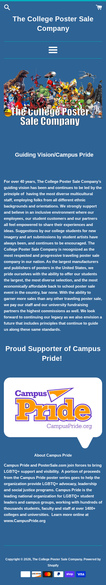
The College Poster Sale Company (57, 559)
